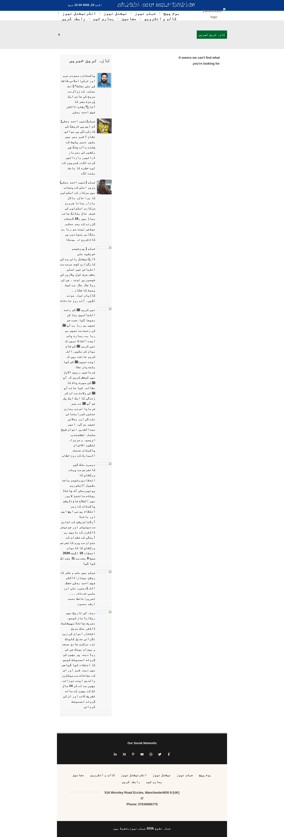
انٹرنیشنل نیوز (79, 13)
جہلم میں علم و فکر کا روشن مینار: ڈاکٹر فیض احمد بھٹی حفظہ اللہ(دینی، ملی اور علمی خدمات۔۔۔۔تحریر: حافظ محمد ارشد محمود (77, 588)
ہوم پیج (171, 13)
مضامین (129, 18)
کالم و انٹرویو (160, 18)
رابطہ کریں (73, 18)
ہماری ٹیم (103, 18)
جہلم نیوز (145, 13)
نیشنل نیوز (115, 13)
